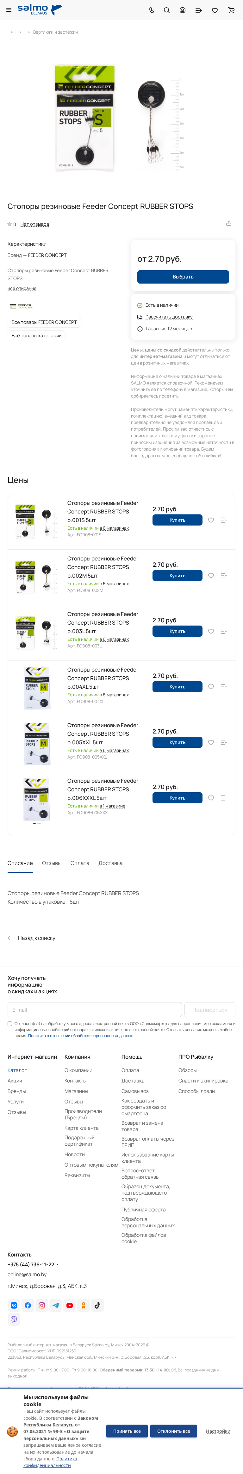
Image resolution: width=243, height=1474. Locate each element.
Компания (77, 1056)
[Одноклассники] (83, 1305)
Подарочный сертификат (80, 1140)
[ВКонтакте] (14, 1305)
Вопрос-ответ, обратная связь (140, 1173)
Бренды (17, 1091)
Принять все (127, 1431)
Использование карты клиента (148, 1157)
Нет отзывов (35, 224)
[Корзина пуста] (231, 10)
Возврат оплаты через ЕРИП (148, 1142)
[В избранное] (211, 520)
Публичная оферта (144, 1209)
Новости (75, 1154)
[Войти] (182, 10)
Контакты (76, 1080)
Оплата (80, 863)
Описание (20, 863)
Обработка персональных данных (148, 1222)
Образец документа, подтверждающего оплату (146, 1193)
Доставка (110, 863)
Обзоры (187, 1070)
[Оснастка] (20, 31)
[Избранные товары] (215, 10)
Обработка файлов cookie (144, 1238)
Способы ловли (196, 1091)
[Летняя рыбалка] (12, 31)
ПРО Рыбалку (195, 1056)
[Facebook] (28, 1305)
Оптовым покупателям (91, 1164)
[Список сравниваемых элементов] (199, 10)
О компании (78, 1070)
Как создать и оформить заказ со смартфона (144, 1107)
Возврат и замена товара (142, 1126)
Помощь (132, 1056)
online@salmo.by (27, 1274)
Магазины (76, 1091)
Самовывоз (135, 1091)
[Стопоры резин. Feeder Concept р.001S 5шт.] (121, 118)
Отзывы (51, 863)
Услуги (16, 1101)
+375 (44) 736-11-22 (31, 1265)
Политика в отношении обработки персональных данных (80, 1035)
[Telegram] (55, 1305)
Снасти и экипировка (203, 1080)
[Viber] (14, 1319)
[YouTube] (69, 1305)
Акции (15, 1080)
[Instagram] (41, 1305)
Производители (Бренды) (83, 1114)
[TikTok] (97, 1305)
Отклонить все (173, 1431)
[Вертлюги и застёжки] (29, 31)
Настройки (218, 1431)
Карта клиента (82, 1127)
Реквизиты (77, 1175)
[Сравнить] (224, 520)
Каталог (17, 1070)
